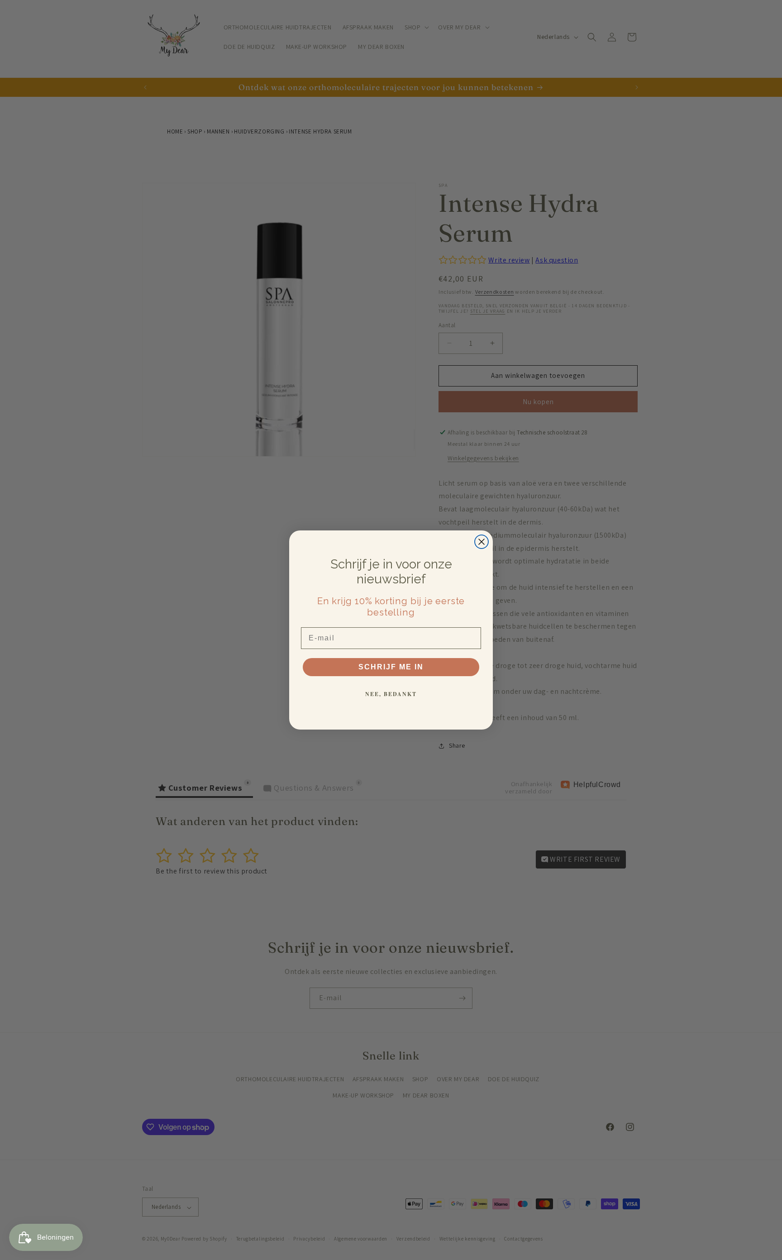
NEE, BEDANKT (391, 694)
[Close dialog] (481, 542)
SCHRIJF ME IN (391, 667)
